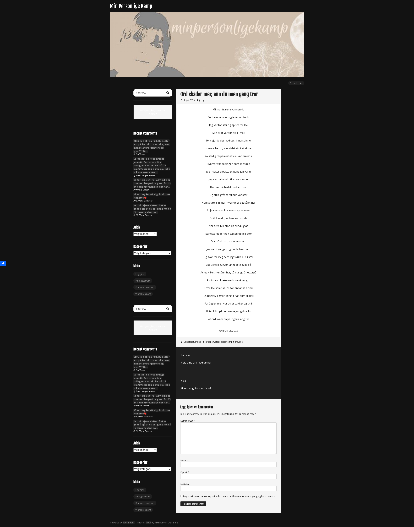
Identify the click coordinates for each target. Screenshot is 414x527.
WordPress (129, 522)
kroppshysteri (213, 341)
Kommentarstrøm (144, 287)
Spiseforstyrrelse (192, 341)
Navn (184, 460)
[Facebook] (3, 263)
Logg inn (139, 274)
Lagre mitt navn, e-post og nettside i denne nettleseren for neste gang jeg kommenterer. (229, 496)
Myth (148, 522)
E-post (184, 472)
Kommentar (187, 420)
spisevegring (227, 341)
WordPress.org (143, 293)
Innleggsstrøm (142, 280)
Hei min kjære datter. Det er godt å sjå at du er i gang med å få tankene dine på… (152, 209)
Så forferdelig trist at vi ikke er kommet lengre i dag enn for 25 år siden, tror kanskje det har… (152, 183)
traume (239, 341)
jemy (201, 100)
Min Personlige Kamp (131, 6)
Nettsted (185, 484)
